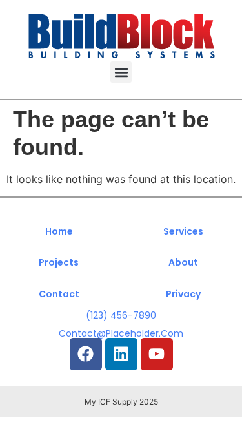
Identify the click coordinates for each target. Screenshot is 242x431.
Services (183, 231)
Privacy (183, 294)
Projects (59, 262)
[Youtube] (157, 354)
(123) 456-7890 (121, 315)
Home (59, 231)
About (183, 262)
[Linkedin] (121, 354)
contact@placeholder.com (121, 333)
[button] (121, 72)
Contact (59, 294)
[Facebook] (86, 354)
